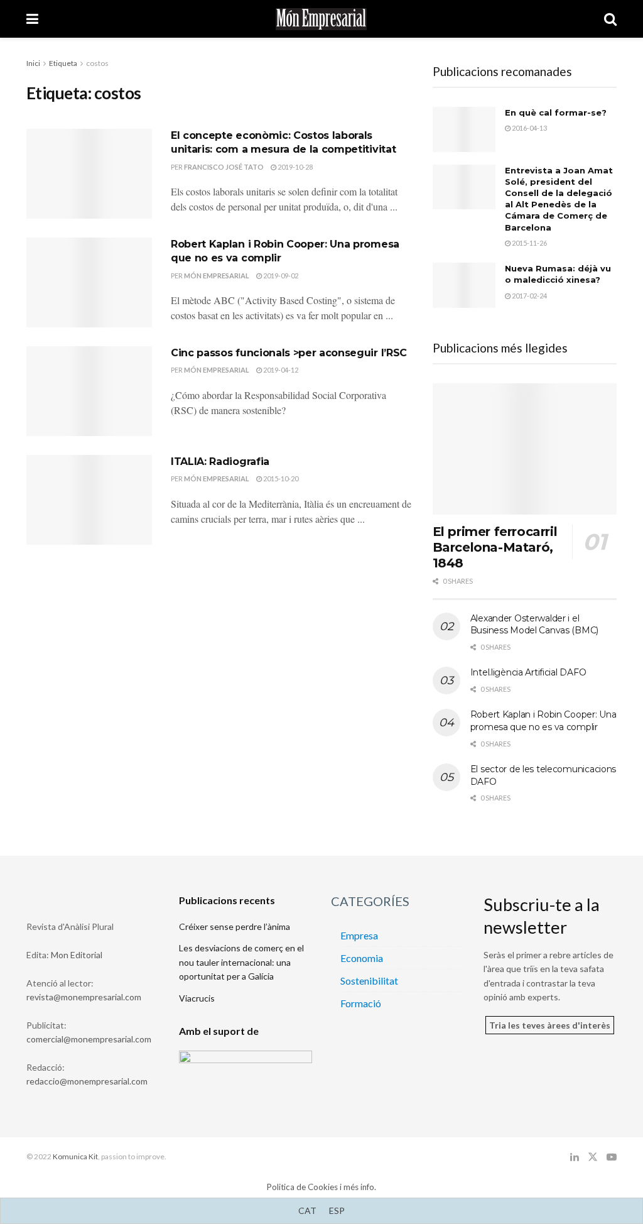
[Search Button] (610, 19)
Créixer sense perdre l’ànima (234, 926)
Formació (360, 1003)
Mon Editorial (76, 954)
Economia (361, 958)
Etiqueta (63, 63)
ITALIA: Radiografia (220, 461)
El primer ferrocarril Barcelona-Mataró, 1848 (495, 547)
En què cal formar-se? (556, 112)
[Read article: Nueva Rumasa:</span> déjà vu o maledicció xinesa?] (464, 285)
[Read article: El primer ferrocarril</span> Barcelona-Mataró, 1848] (525, 449)
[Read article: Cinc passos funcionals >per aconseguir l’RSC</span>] (89, 391)
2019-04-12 (280, 370)
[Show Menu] (32, 19)
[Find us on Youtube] (612, 1157)
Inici (33, 63)
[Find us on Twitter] (593, 1157)
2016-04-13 (529, 128)
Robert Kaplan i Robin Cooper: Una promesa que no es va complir (543, 721)
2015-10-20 (280, 478)
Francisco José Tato (224, 167)
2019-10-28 (294, 167)
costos (97, 63)
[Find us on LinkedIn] (574, 1157)
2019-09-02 (280, 275)
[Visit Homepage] (321, 19)
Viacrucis (197, 998)
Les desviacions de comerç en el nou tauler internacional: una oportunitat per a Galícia (241, 962)
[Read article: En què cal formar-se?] (464, 129)
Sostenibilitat (369, 980)
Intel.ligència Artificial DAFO (528, 672)
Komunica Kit (75, 1156)
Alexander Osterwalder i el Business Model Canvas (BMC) (534, 625)
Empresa (359, 935)
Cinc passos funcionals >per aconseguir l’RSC (289, 353)
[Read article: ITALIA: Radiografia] (89, 500)
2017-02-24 (529, 296)
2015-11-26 (529, 243)
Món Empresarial (216, 275)
